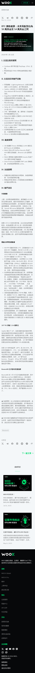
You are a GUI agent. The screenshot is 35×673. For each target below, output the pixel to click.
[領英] (17, 649)
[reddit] (22, 18)
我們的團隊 (5, 626)
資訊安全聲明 (5, 668)
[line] (27, 18)
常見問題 (4, 612)
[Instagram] (2, 652)
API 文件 (4, 608)
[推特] (2, 649)
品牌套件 (4, 638)
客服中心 (4, 604)
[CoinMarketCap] (6, 652)
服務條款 (4, 662)
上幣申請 (4, 586)
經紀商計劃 (5, 590)
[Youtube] (10, 649)
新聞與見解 (5, 10)
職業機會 (4, 630)
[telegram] (7, 18)
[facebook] (12, 18)
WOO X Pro (5, 577)
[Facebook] (13, 649)
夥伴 (2, 581)
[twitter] (2, 18)
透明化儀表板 (5, 634)
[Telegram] (6, 649)
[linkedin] (17, 18)
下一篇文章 (26, 453)
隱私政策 (4, 665)
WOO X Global (6, 573)
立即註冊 (25, 3)
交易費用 (4, 599)
